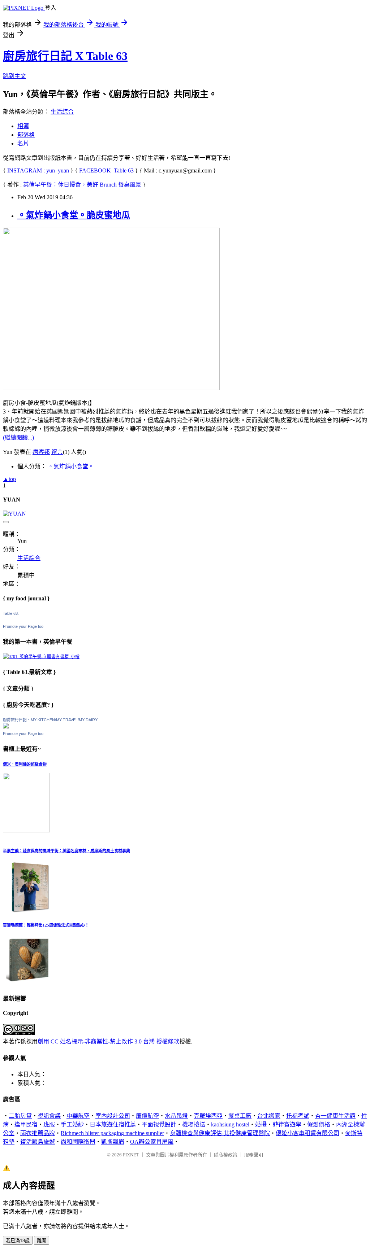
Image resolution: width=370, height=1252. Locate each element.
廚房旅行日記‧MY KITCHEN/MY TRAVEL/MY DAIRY (50, 720)
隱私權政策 (225, 1154)
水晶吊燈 (176, 1116)
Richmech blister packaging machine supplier (112, 1133)
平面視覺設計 (159, 1124)
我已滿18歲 (18, 1240)
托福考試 (297, 1116)
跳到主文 (14, 76)
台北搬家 (268, 1116)
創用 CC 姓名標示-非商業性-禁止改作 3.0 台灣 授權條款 (108, 1041)
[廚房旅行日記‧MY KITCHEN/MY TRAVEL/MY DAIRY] (6, 726)
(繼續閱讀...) (18, 437)
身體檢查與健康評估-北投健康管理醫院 (220, 1133)
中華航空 (78, 1116)
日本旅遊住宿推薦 (113, 1124)
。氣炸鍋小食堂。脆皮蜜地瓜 (73, 215)
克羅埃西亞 (208, 1116)
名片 (23, 143)
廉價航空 (147, 1116)
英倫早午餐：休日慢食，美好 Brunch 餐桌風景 (81, 184)
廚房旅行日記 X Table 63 (65, 55)
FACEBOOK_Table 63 (106, 170)
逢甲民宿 (26, 1124)
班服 (49, 1124)
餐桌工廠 (239, 1116)
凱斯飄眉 (112, 1142)
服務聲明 (253, 1154)
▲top (9, 479)
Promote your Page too (23, 626)
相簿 (23, 126)
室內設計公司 (112, 1116)
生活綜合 (62, 112)
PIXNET (131, 1154)
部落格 (26, 135)
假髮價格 (318, 1124)
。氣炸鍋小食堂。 (71, 466)
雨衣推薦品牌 (37, 1133)
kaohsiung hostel (230, 1124)
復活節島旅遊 (37, 1142)
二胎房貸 (20, 1116)
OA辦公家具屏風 (151, 1142)
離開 (41, 1240)
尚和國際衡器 (78, 1142)
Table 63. (11, 613)
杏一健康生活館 (335, 1116)
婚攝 (261, 1124)
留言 (57, 452)
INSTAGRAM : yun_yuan (38, 170)
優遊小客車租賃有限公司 (307, 1133)
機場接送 (193, 1124)
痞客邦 (41, 452)
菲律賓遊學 (286, 1124)
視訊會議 (49, 1116)
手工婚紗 (72, 1124)
